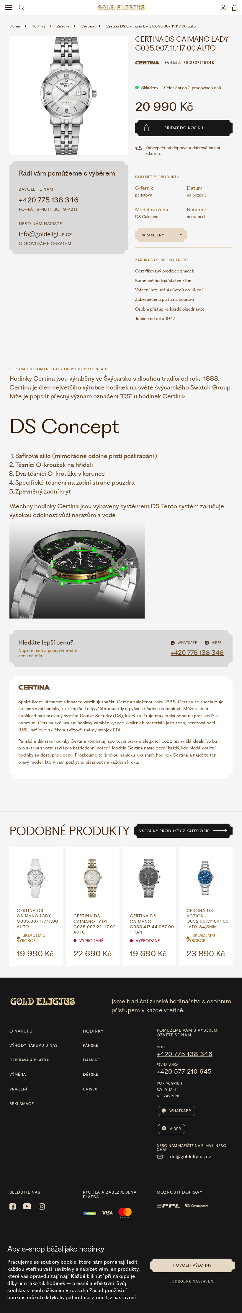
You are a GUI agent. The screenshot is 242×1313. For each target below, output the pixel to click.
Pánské (90, 1045)
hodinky (93, 1031)
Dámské (91, 1060)
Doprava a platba (29, 1060)
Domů (14, 26)
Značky (63, 26)
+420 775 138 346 (49, 200)
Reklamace (21, 1103)
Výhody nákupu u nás (33, 1045)
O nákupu (21, 1031)
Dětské (90, 1074)
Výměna (17, 1074)
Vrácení (18, 1089)
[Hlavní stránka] (121, 7)
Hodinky (38, 26)
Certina (87, 26)
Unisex (90, 1089)
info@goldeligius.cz (45, 234)
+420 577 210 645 (184, 1071)
